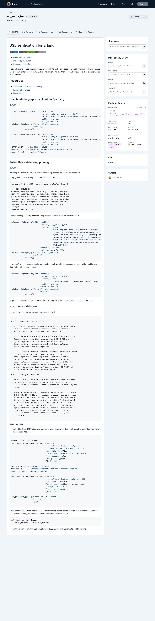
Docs (124, 4)
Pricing (114, 4)
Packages (102, 4)
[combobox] (50, 4)
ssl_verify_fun (16, 16)
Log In (143, 4)
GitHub (110, 162)
